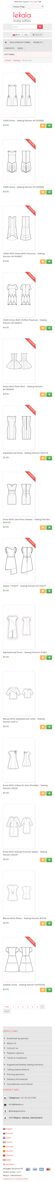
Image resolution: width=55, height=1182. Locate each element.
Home (8, 60)
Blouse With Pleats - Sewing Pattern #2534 (24, 918)
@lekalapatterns (17, 1111)
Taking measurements (17, 1069)
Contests (9, 48)
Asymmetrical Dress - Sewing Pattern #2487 (25, 652)
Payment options (15, 1053)
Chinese (9, 1155)
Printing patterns (15, 1074)
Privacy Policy (22, 1178)
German (9, 1146)
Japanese (9, 1164)
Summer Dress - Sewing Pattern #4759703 (24, 984)
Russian (9, 1133)
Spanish (9, 1151)
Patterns (10, 54)
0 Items (37, 34)
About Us (11, 1043)
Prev (7, 1006)
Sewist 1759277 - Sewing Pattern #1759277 (24, 586)
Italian (8, 1159)
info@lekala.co (16, 1104)
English (8, 1128)
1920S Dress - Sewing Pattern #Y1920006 (23, 187)
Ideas (20, 48)
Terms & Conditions (16, 1058)
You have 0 (34, 1)
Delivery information (17, 1079)
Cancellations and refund (19, 1084)
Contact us (12, 1048)
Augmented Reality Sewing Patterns (24, 1064)
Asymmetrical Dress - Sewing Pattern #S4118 (25, 453)
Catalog (16, 60)
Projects (37, 42)
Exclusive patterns (20, 42)
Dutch (8, 1137)
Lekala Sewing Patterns (27, 17)
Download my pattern (17, 1038)
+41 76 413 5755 (28, 1098)
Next (7, 1011)
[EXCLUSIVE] (19, 116)
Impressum (8, 1178)
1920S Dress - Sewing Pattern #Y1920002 (23, 120)
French (8, 1142)
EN (16, 34)
